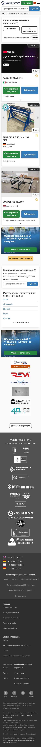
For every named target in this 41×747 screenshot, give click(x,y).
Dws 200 (6, 318)
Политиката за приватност (16, 740)
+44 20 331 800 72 (14, 557)
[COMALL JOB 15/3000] (20, 182)
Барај (35, 8)
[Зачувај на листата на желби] (36, 75)
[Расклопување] (20, 99)
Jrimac (29, 590)
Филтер (12, 28)
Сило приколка (20, 596)
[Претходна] (3, 58)
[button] (38, 3)
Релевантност (29, 31)
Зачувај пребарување (21, 258)
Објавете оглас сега (20, 249)
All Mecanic (8, 304)
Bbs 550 (6, 309)
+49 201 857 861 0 (14, 561)
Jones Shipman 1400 (29, 579)
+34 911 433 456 (14, 568)
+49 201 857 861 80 (15, 565)
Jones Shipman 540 (16, 590)
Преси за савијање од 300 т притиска (20, 585)
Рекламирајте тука (21, 425)
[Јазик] (34, 3)
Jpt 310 (14, 579)
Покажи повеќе (21, 322)
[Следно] (37, 58)
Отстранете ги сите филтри (17, 37)
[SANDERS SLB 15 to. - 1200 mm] (20, 117)
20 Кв (5, 299)
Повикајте (30, 90)
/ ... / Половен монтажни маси (16, 13)
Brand (5, 313)
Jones (6, 579)
